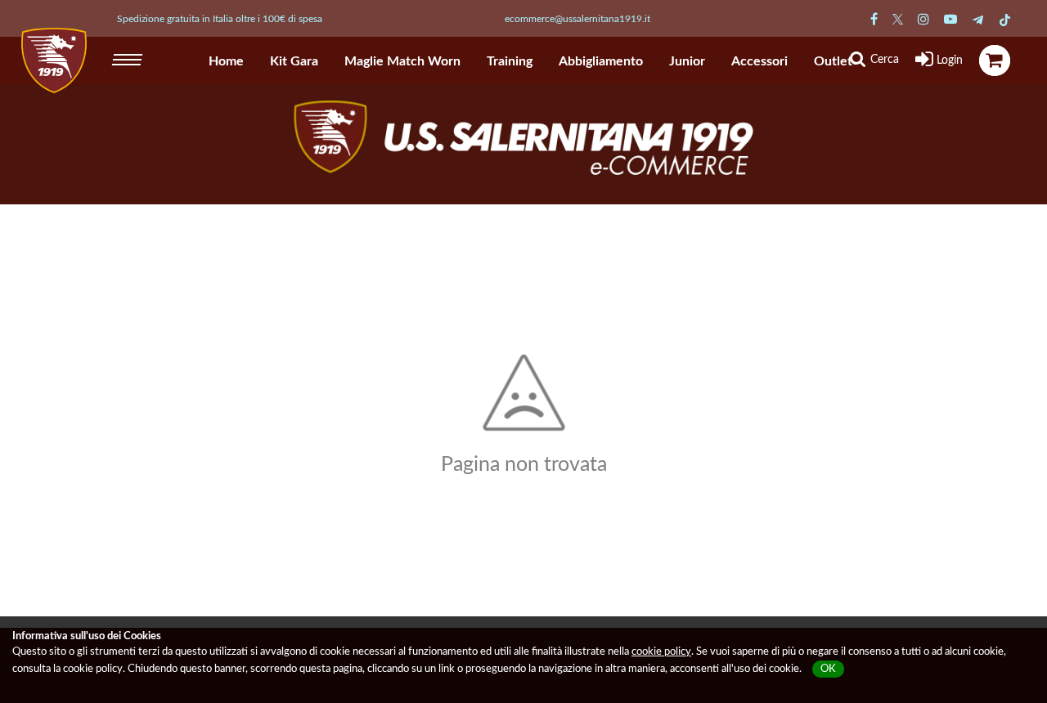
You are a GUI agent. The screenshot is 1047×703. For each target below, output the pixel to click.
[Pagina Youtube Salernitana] (950, 19)
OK (828, 669)
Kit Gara (294, 61)
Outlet (833, 61)
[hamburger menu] (129, 57)
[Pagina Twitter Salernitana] (897, 19)
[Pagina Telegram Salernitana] (978, 19)
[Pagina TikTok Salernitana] (1005, 19)
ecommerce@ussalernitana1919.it (577, 19)
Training (509, 61)
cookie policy (661, 652)
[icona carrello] (994, 60)
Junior (687, 61)
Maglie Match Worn (402, 61)
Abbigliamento (601, 61)
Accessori (759, 61)
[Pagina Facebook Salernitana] (874, 19)
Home (226, 61)
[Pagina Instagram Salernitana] (923, 19)
